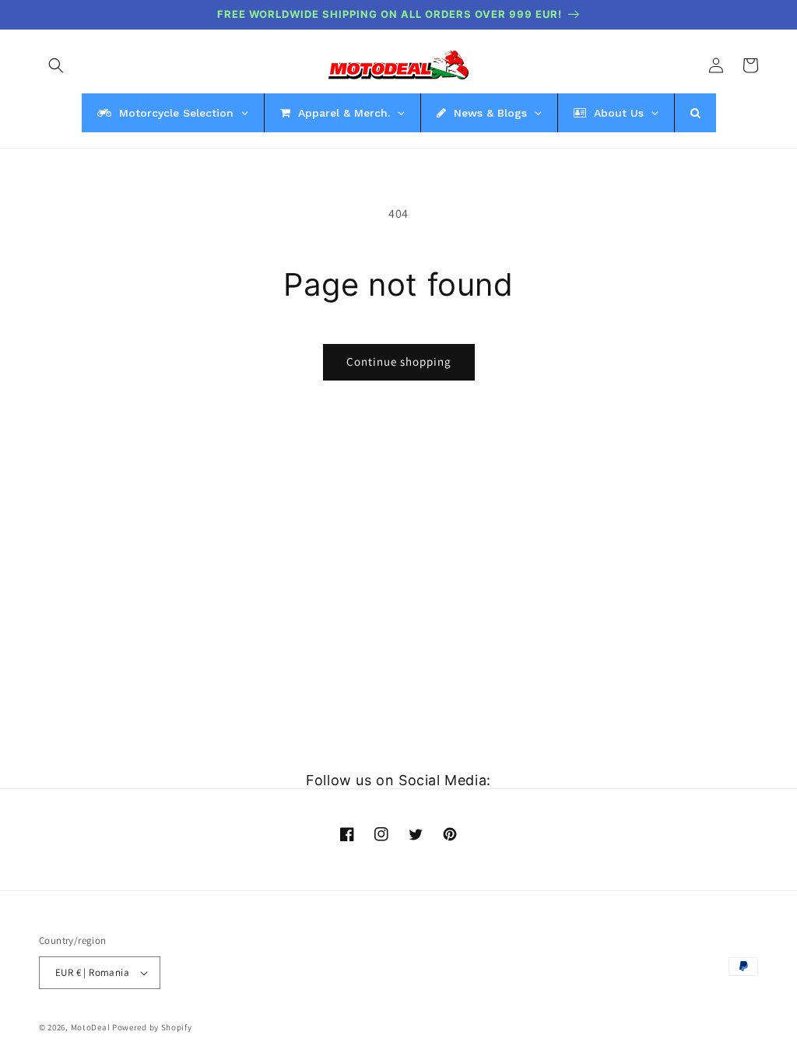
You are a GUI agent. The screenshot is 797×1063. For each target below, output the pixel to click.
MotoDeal (91, 1027)
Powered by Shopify (152, 1027)
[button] (56, 65)
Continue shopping (398, 361)
